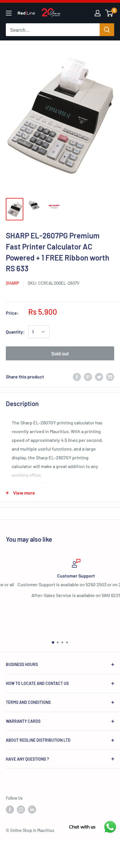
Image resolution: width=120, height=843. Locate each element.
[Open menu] (9, 13)
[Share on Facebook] (77, 376)
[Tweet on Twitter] (99, 376)
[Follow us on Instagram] (21, 809)
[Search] (107, 29)
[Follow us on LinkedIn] (32, 809)
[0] (109, 13)
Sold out (60, 353)
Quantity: (15, 331)
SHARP (12, 283)
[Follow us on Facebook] (10, 809)
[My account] (97, 13)
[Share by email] (110, 376)
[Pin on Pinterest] (88, 376)
